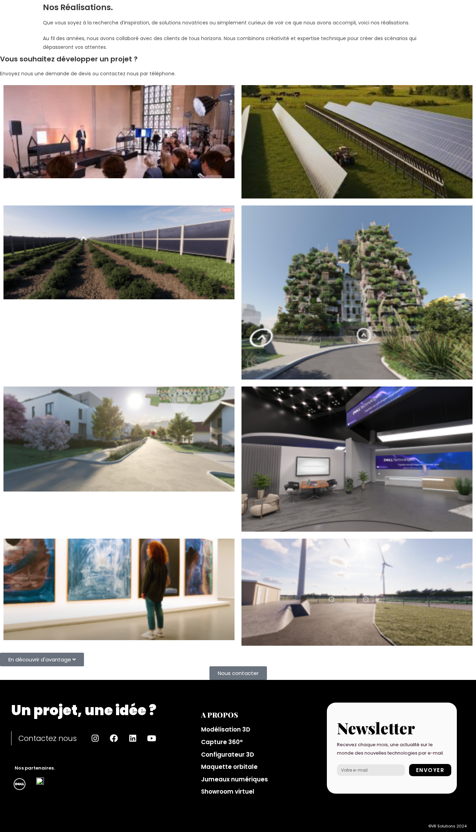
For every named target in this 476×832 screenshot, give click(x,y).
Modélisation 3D (225, 729)
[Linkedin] (133, 738)
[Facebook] (114, 738)
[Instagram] (95, 738)
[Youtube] (152, 738)
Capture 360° (222, 742)
